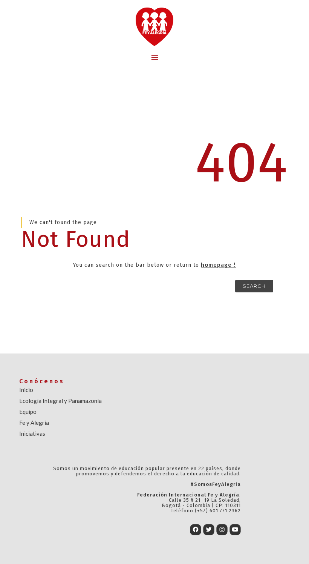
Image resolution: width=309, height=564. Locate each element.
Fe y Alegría (34, 422)
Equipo (28, 411)
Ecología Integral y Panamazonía (60, 400)
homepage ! (218, 264)
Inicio (26, 389)
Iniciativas (32, 433)
